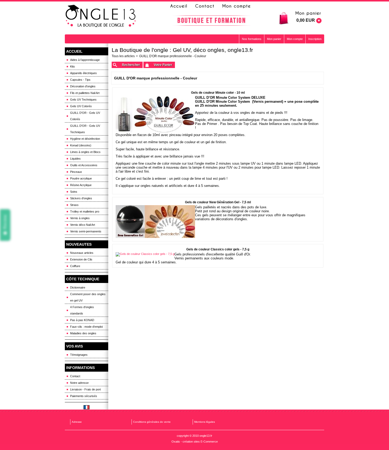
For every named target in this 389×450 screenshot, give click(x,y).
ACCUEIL (74, 51)
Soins (73, 191)
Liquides (75, 158)
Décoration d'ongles (83, 86)
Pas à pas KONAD (82, 320)
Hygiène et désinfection (85, 138)
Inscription (315, 38)
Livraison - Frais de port (85, 389)
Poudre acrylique (81, 178)
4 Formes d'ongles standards (82, 310)
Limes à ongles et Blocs (85, 152)
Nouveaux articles (81, 252)
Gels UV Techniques (83, 99)
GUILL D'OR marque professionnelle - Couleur (172, 56)
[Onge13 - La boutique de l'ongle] (101, 16)
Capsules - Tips (80, 79)
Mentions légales (204, 421)
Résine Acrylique (81, 185)
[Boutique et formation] (211, 20)
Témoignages (79, 354)
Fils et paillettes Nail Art (84, 92)
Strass (74, 204)
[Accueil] (180, 6)
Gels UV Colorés (81, 106)
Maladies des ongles (83, 333)
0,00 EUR (305, 20)
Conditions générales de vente (152, 421)
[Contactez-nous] (204, 6)
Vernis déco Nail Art (82, 224)
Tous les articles (123, 56)
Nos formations (251, 38)
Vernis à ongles (80, 218)
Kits (72, 66)
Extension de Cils (81, 259)
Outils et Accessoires (83, 165)
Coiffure (75, 266)
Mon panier (274, 38)
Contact (75, 376)
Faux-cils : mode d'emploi (86, 326)
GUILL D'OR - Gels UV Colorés (85, 116)
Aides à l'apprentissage (85, 59)
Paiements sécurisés (83, 396)
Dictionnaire (77, 287)
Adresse (77, 421)
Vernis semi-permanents (85, 231)
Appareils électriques (83, 73)
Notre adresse (79, 382)
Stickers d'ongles (81, 198)
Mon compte (295, 38)
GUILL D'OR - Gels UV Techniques (85, 129)
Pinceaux (76, 171)
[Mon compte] (236, 6)
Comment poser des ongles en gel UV (88, 297)
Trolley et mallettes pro (84, 211)
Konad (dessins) (80, 145)
